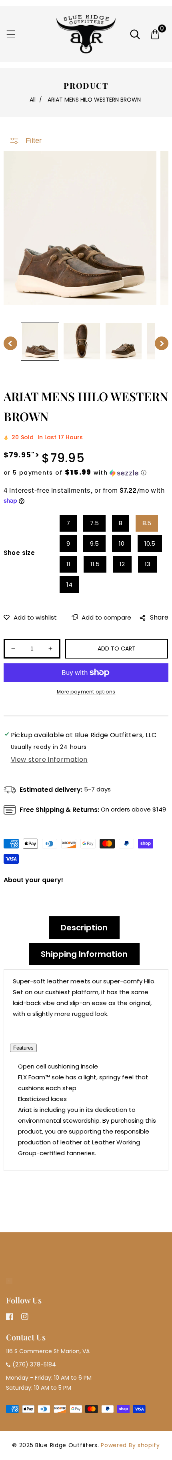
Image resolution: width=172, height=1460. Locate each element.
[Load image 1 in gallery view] (40, 341)
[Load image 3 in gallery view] (124, 341)
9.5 (94, 543)
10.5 (149, 543)
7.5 (94, 523)
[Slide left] (10, 343)
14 (69, 584)
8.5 (146, 523)
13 (147, 564)
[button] (11, 34)
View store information (49, 759)
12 (122, 564)
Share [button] (159, 617)
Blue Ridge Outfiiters (66, 1445)
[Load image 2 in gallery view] (82, 341)
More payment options (86, 691)
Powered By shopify (130, 1445)
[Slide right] (161, 343)
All (33, 100)
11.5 (95, 564)
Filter (34, 141)
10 (121, 543)
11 (68, 564)
